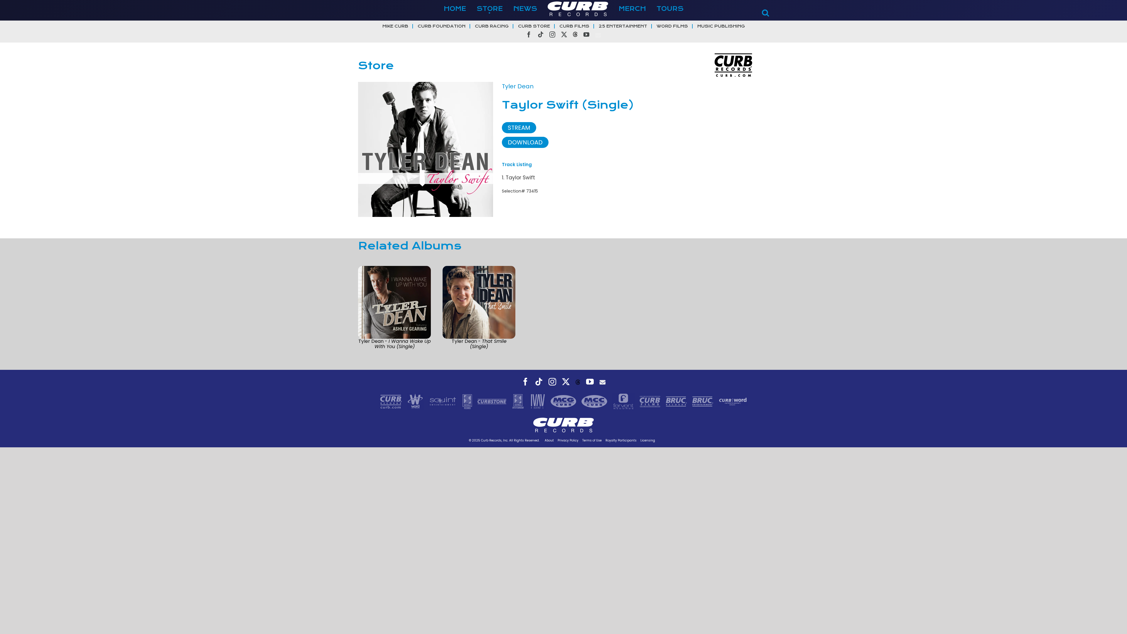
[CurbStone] (492, 400)
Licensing (647, 440)
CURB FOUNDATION (441, 26)
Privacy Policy (568, 440)
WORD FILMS (672, 26)
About (549, 440)
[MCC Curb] (595, 400)
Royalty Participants (621, 440)
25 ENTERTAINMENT (623, 26)
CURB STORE (534, 26)
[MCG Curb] (564, 400)
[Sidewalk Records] (468, 400)
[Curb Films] (650, 400)
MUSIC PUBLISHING (721, 26)
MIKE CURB (395, 26)
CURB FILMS (574, 26)
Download (525, 142)
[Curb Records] (391, 400)
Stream (519, 128)
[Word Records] (415, 400)
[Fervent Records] (623, 400)
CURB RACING (492, 26)
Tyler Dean (518, 86)
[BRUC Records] (677, 400)
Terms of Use (592, 440)
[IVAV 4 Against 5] (538, 400)
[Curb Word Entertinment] (733, 400)
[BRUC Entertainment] (703, 400)
